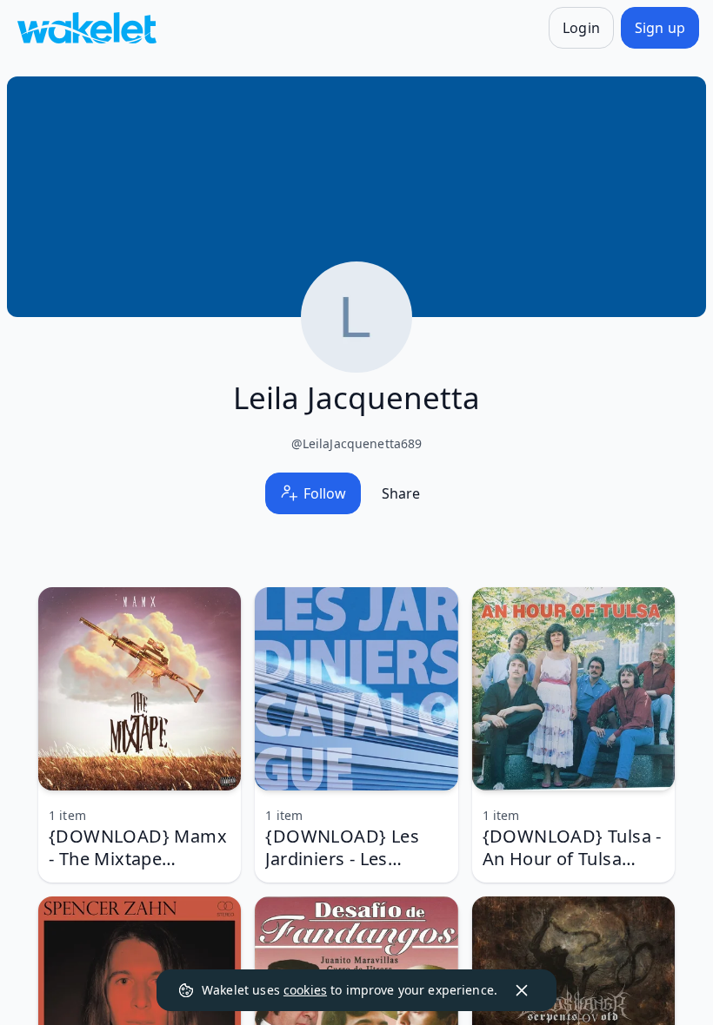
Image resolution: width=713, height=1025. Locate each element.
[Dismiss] (522, 990)
